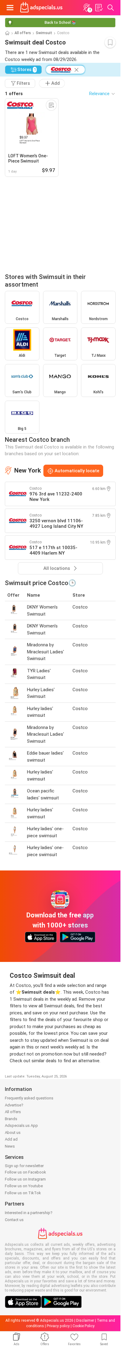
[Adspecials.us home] (41, 7)
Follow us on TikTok (23, 1193)
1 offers (14, 93)
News (10, 1146)
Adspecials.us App (21, 1125)
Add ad (11, 1139)
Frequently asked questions (29, 1098)
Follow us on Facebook (25, 1172)
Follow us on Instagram (25, 1179)
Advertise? (14, 1105)
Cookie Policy (84, 1326)
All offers (23, 33)
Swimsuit (44, 33)
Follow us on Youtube (24, 1186)
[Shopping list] (98, 8)
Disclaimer (85, 1320)
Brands (11, 1119)
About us (13, 1132)
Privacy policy (58, 1326)
